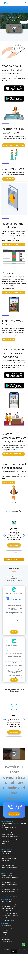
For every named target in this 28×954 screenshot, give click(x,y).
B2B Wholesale (5, 853)
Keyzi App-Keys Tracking (8, 920)
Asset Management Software (9, 827)
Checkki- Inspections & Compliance (10, 904)
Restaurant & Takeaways (7, 529)
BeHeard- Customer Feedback (9, 870)
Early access (5, 937)
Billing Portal (5, 932)
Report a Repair (5, 830)
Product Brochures (6, 925)
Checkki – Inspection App (8, 834)
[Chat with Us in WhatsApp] (23, 944)
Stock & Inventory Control (8, 863)
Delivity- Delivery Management (9, 867)
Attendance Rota (6, 841)
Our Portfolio (5, 930)
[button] (4, 535)
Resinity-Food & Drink (7, 875)
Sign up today (14, 814)
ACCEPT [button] (14, 951)
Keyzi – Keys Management (8, 832)
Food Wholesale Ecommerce (9, 891)
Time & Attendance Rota (8, 865)
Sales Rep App (5, 860)
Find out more (7, 545)
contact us (8, 339)
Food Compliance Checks (8, 880)
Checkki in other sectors (14, 559)
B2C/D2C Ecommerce (7, 856)
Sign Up (14, 631)
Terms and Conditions (7, 941)
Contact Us (8, 179)
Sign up (14, 679)
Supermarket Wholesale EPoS (9, 858)
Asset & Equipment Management (10, 889)
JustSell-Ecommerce (6, 851)
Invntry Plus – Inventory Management (11, 839)
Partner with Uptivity (7, 928)
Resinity (8, 716)
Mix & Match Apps (6, 901)
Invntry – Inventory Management (10, 836)
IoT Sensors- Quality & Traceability (10, 877)
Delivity (3, 843)
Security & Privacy (6, 939)
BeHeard (4, 846)
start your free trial (13, 454)
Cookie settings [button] (21, 949)
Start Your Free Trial (13, 145)
